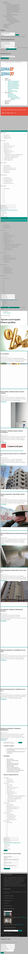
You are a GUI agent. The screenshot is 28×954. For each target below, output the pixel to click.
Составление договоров (13, 11)
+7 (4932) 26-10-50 (8, 895)
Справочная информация (13, 768)
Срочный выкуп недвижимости (15, 770)
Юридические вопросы (13, 771)
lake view (4, 213)
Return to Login (4, 59)
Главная (6, 2)
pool (3, 214)
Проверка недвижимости (13, 9)
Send (2, 952)
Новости (6, 25)
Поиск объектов (4, 307)
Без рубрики (10, 759)
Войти (17, 34)
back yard (4, 216)
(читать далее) (19, 361)
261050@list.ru (7, 900)
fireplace (4, 211)
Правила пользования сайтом (11, 936)
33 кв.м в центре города (10, 924)
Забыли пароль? (21, 36)
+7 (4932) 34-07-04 (8, 62)
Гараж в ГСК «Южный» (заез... (12, 917)
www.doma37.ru (8, 905)
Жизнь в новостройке (12, 760)
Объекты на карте (11, 18)
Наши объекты (8, 16)
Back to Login (4, 50)
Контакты (6, 27)
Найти (20, 742)
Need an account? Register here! (9, 36)
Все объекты (10, 17)
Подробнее (3, 362)
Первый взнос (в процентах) (11, 859)
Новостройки (7, 24)
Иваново (12, 23)
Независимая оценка (12, 14)
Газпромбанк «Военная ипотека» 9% (16, 748)
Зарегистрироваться (11, 49)
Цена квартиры (8, 856)
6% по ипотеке (5, 353)
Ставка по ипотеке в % (10, 865)
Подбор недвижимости (13, 7)
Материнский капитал (13, 763)
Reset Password (4, 58)
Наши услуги (7, 3)
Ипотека (9, 13)
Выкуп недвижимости (13, 10)
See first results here (14, 307)
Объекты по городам (12, 20)
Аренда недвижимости (13, 6)
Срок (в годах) (7, 862)
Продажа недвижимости (13, 4)
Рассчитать (7, 868)
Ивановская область (15, 21)
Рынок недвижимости (13, 767)
